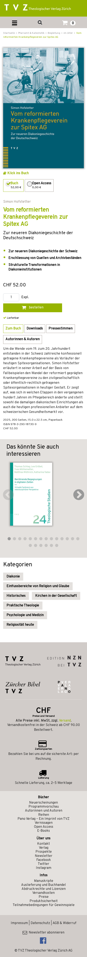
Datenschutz (40, 923)
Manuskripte (43, 881)
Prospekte (43, 852)
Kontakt (43, 844)
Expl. (25, 297)
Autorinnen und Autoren (43, 811)
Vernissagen (44, 823)
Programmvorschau (44, 807)
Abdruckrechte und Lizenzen (44, 889)
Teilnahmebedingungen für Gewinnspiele (44, 905)
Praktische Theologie (23, 605)
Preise (44, 897)
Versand (65, 721)
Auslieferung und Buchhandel (43, 885)
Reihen (43, 815)
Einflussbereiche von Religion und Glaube (38, 586)
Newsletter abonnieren (45, 933)
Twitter (43, 864)
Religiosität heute (20, 625)
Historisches (16, 596)
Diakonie (13, 576)
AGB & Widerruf (64, 923)
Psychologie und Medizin (25, 615)
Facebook (43, 860)
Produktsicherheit (44, 901)
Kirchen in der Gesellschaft (56, 596)
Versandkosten (43, 893)
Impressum (19, 923)
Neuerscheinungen (43, 803)
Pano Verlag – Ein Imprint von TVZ (43, 819)
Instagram (43, 868)
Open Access (43, 827)
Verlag (43, 848)
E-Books (43, 831)
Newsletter (43, 856)
